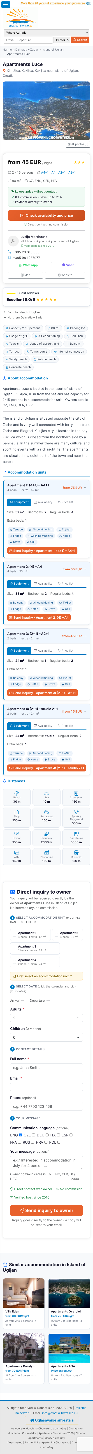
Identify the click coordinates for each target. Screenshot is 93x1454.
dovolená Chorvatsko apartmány (46, 1428)
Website (66, 275)
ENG (14, 1135)
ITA (53, 1135)
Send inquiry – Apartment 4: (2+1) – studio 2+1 (48, 768)
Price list (67, 502)
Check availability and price (49, 215)
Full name (19, 1059)
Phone (23, 1097)
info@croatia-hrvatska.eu (60, 1413)
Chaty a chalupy (55, 1438)
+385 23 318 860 (26, 252)
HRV (40, 1142)
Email (16, 1078)
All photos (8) (79, 144)
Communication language (40, 1128)
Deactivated (14, 1442)
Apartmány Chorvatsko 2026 (56, 1433)
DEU (41, 1135)
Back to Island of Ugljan (23, 312)
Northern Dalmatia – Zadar (20, 49)
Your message (29, 1151)
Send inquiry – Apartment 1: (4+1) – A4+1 (44, 551)
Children (25, 1028)
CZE (28, 1135)
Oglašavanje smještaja (54, 1420)
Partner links (32, 1442)
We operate (18, 1428)
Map (27, 275)
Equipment (21, 502)
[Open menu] (5, 4)
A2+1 (62, 172)
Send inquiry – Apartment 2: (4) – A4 (41, 617)
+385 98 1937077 (26, 258)
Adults (17, 1009)
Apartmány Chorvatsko (55, 1442)
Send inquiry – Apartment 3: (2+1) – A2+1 (44, 693)
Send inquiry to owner (49, 1210)
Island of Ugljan (53, 49)
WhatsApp (30, 265)
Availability (45, 502)
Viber (70, 265)
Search (81, 40)
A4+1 (45, 172)
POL (53, 1142)
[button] (46, 297)
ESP (66, 1135)
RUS (27, 1142)
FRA (14, 1142)
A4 (53, 172)
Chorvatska (29, 1433)
